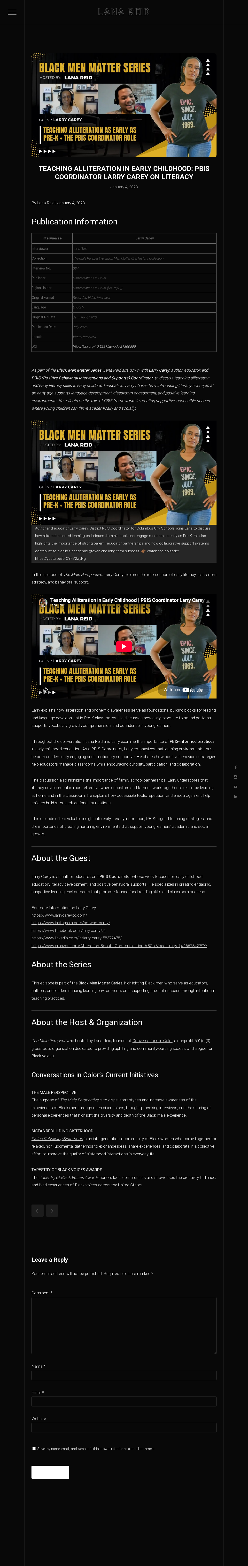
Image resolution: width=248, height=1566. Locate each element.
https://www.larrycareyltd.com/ (59, 915)
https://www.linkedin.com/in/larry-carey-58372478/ (76, 938)
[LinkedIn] (236, 796)
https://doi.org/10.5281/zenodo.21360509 (104, 346)
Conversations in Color (152, 1040)
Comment (41, 1292)
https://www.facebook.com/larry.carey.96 (68, 930)
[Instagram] (236, 777)
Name (38, 1366)
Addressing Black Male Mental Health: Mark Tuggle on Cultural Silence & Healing (37, 1211)
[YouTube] (236, 787)
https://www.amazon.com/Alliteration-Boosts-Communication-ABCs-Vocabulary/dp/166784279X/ (119, 945)
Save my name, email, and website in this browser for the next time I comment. (96, 1449)
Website (38, 1418)
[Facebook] (236, 767)
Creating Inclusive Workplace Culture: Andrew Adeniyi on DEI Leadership (52, 1211)
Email (37, 1392)
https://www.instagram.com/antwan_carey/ (70, 922)
